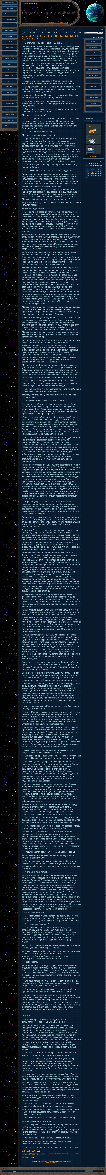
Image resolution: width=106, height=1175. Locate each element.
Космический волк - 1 (26, 1154)
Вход (66, 22)
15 (23, 39)
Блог (56, 22)
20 (93, 173)
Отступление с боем (59, 1153)
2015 (28, 29)
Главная (51, 22)
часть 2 (52, 1153)
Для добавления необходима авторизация (93, 155)
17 (33, 39)
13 (71, 35)
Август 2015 (93, 163)
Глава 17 (66, 1153)
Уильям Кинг (35, 1154)
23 (36, 29)
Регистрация (61, 22)
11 (61, 35)
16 (28, 39)
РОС (47, 1153)
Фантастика (29, 1153)
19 (91, 173)
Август (32, 29)
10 (56, 35)
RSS (37, 3)
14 (76, 35)
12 (66, 35)
